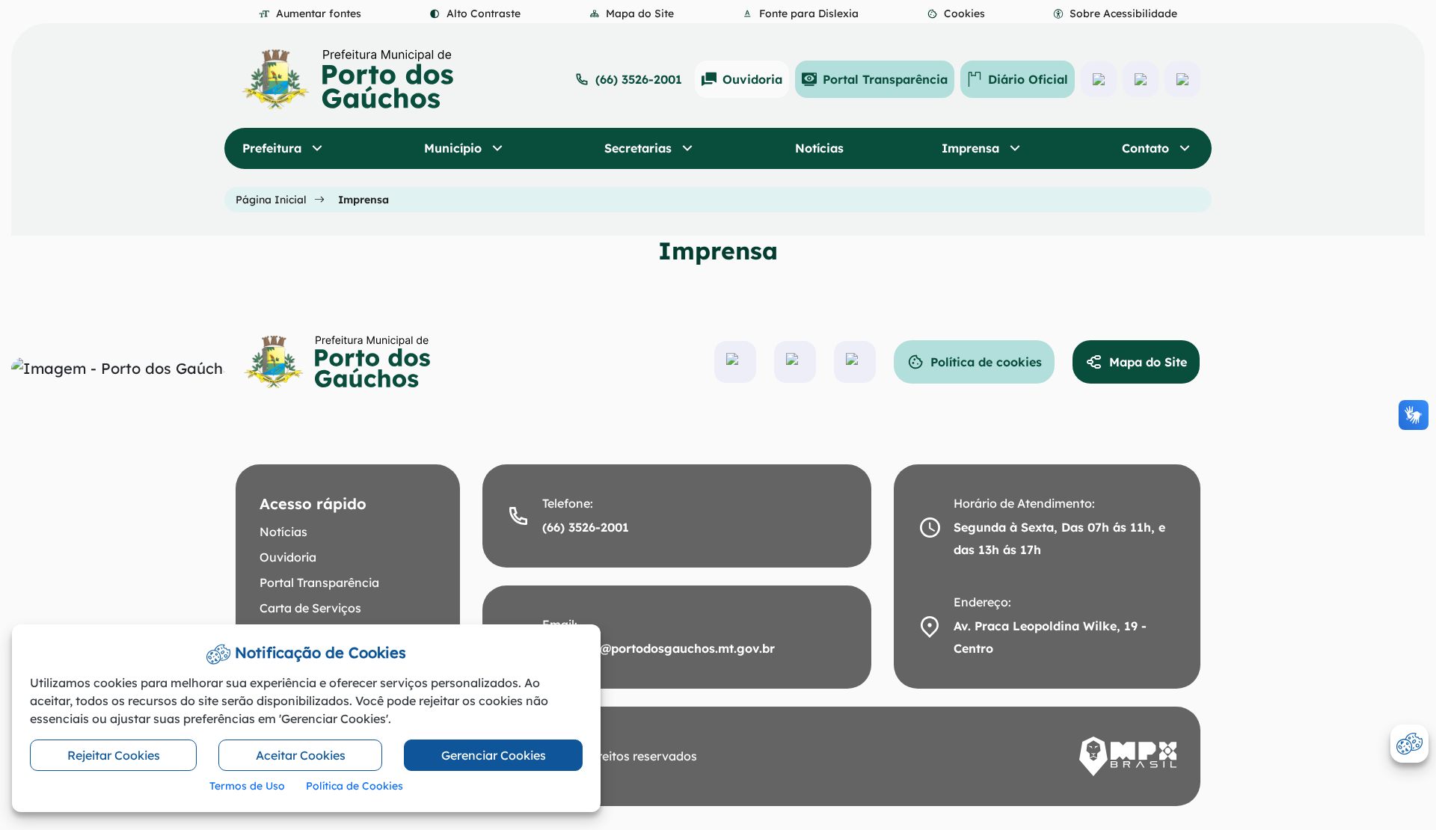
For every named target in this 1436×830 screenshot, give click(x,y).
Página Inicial (271, 199)
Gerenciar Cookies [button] (493, 755)
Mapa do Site (1148, 361)
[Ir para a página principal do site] (348, 79)
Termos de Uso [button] (247, 786)
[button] (956, 14)
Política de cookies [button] (986, 361)
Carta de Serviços (310, 607)
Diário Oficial (1028, 79)
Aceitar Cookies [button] (301, 755)
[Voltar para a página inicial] (348, 362)
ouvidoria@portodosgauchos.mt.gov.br (658, 648)
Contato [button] (1147, 148)
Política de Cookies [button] (354, 786)
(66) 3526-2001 (638, 79)
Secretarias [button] (639, 148)
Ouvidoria (752, 79)
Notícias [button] (819, 148)
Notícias (283, 531)
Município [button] (454, 148)
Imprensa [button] (972, 148)
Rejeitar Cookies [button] (113, 755)
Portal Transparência (885, 79)
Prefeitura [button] (273, 148)
